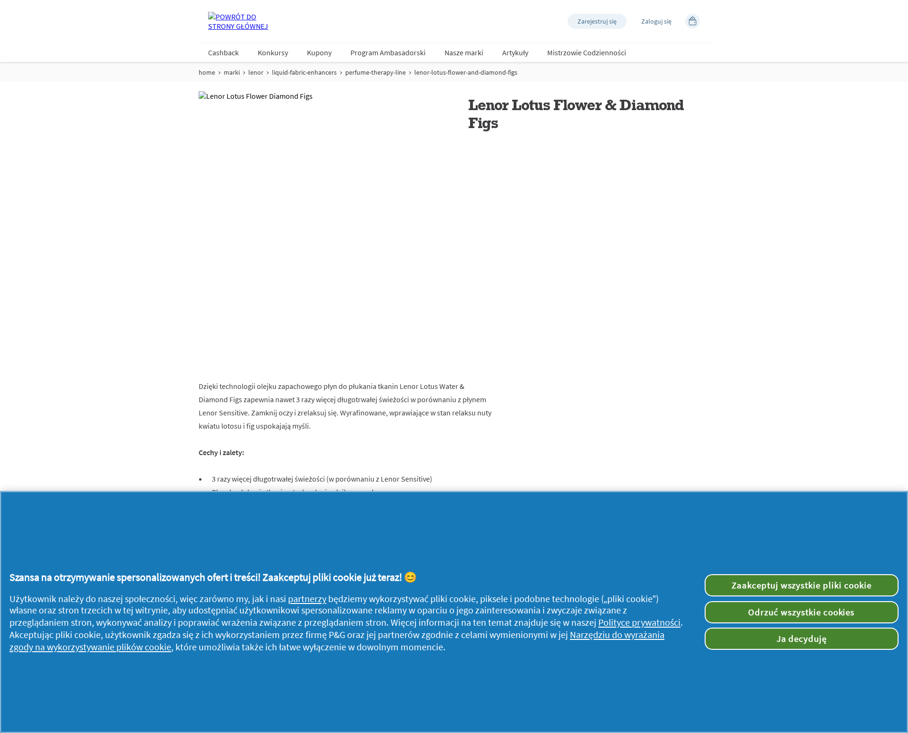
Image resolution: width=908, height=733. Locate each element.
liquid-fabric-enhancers (304, 72)
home (207, 72)
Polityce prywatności (639, 622)
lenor (255, 72)
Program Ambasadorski (388, 52)
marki (232, 72)
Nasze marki (464, 52)
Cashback (223, 52)
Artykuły (515, 52)
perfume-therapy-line (375, 72)
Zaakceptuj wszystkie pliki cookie (802, 585)
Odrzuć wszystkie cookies (801, 612)
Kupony (319, 52)
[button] (597, 21)
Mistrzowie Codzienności (586, 52)
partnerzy (307, 599)
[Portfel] (692, 21)
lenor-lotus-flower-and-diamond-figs (465, 72)
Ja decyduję (802, 638)
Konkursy (273, 52)
